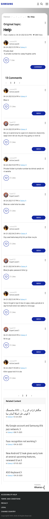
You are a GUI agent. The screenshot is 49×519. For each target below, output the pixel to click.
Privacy (4, 503)
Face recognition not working (20, 441)
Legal (3, 507)
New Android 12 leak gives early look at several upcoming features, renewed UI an (24, 457)
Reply (38, 113)
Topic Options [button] (41, 23)
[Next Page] (18, 82)
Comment (38, 67)
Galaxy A (23, 47)
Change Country (8, 512)
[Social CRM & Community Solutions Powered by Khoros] (40, 487)
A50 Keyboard (13, 472)
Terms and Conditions (11, 499)
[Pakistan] (7, 4)
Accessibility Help (9, 495)
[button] (41, 42)
